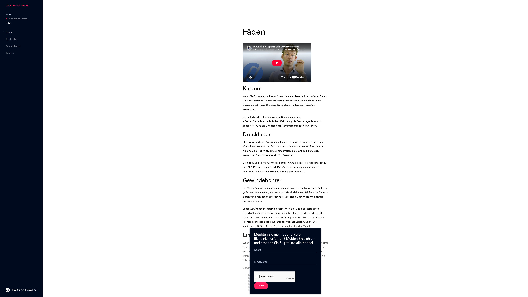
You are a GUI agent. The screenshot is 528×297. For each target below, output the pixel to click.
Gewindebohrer (13, 46)
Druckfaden (11, 39)
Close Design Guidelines (17, 6)
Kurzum (9, 32)
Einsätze (10, 53)
